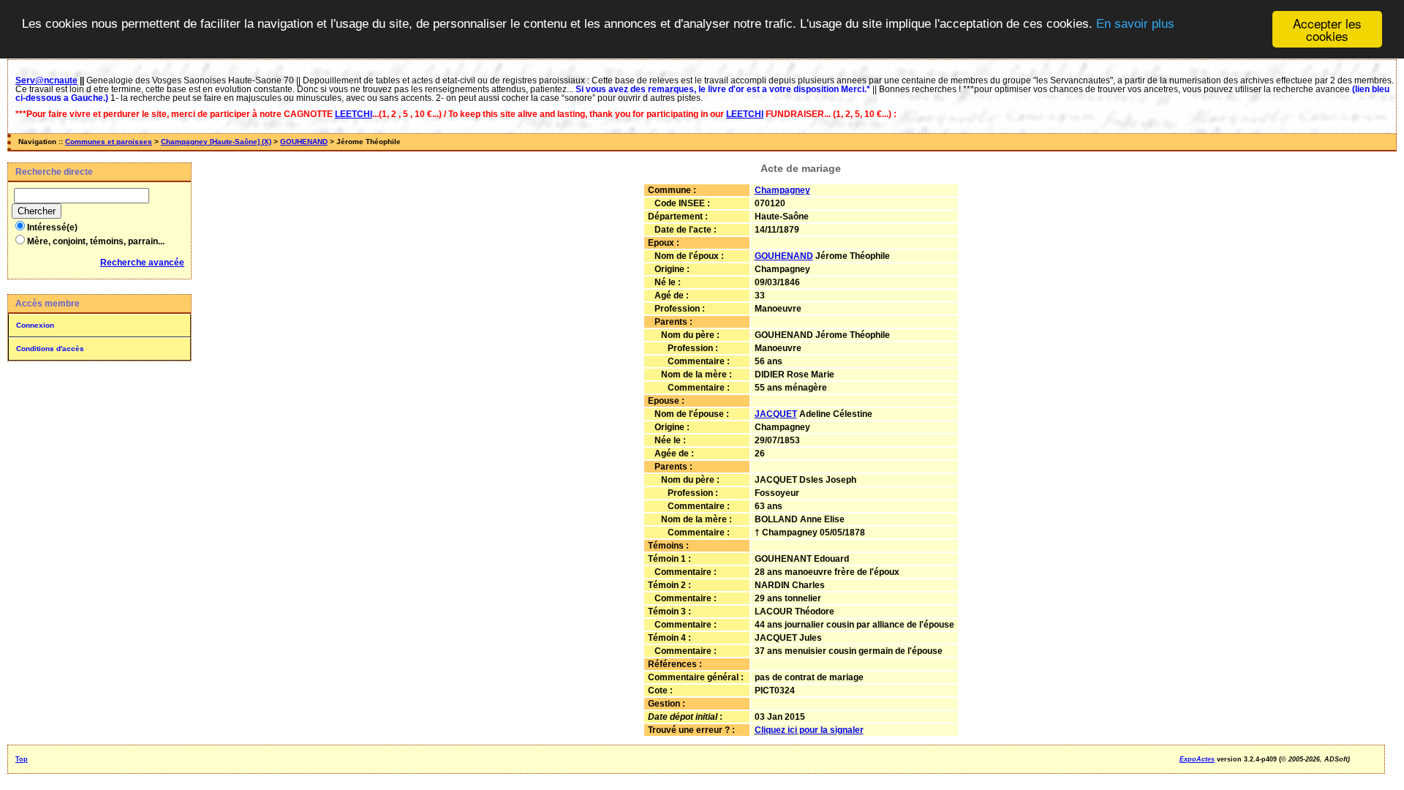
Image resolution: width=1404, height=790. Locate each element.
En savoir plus (1135, 24)
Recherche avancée (142, 262)
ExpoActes (1197, 759)
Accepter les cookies (1327, 29)
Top (21, 759)
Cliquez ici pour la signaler (809, 730)
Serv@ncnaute (46, 80)
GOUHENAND (304, 142)
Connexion (35, 325)
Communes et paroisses (108, 142)
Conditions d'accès (50, 349)
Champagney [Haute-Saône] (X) (216, 142)
